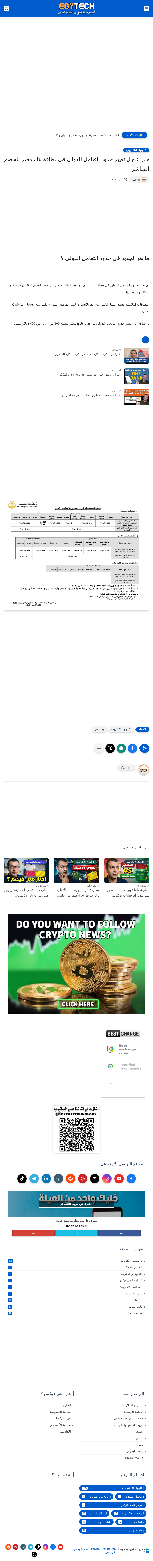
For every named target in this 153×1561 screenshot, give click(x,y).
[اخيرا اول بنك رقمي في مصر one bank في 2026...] (136, 376)
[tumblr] (58, 1178)
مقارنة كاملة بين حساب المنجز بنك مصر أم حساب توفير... (128, 892)
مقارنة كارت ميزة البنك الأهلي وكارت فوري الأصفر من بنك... (78, 892)
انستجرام (138, 1431)
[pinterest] (82, 1178)
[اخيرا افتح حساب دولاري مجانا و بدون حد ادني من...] (136, 397)
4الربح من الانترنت (76, 1273)
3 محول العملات (76, 1267)
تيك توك (138, 1438)
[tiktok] (22, 1178)
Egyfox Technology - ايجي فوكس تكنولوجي (95, 1550)
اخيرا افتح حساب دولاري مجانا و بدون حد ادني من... (90, 395)
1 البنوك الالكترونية (136, 150)
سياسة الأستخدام (60, 1425)
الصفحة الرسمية (133, 1411)
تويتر (140, 1444)
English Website (134, 1457)
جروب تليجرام (135, 1451)
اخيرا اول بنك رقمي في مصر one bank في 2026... (90, 374)
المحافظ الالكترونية (75, 1286)
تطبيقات (75, 1300)
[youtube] (119, 1178)
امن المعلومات (75, 1293)
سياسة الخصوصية (60, 1411)
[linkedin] (46, 1178)
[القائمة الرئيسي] (146, 9)
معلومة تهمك (75, 1313)
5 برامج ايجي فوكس (76, 1280)
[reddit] (70, 1178)
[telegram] (34, 1178)
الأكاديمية (65, 1431)
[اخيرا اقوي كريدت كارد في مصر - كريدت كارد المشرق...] (136, 356)
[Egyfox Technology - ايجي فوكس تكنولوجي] (76, 8)
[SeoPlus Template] (147, 1550)
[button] (132, 748)
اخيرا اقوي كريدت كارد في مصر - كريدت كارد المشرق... (87, 354)
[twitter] (94, 1178)
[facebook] (131, 1178)
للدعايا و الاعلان (134, 1405)
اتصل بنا (66, 1405)
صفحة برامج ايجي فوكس (128, 1418)
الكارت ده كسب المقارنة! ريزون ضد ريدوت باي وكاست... (84, 135)
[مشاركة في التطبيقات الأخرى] (99, 748)
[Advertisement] (76, 26)
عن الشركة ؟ (63, 1418)
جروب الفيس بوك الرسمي (127, 1425)
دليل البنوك (75, 1306)
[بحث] (6, 9)
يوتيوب (33, 1233)
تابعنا (76, 1233)
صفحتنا (119, 1233)
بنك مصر (99, 729)
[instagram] (107, 1178)
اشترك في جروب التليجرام (76, 1203)
